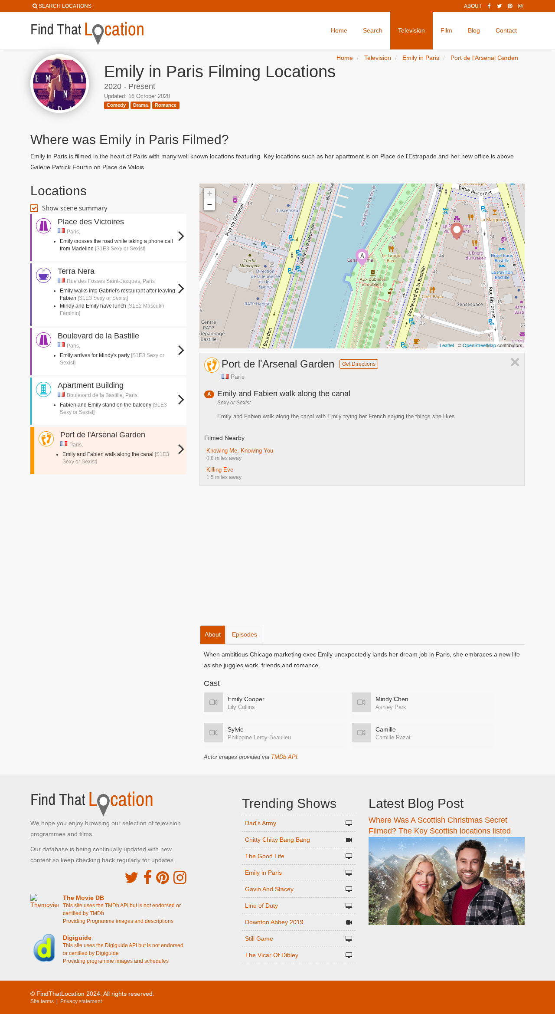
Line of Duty (261, 905)
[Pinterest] (510, 6)
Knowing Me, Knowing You (239, 450)
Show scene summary (75, 207)
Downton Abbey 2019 (274, 922)
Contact (506, 30)
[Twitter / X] (499, 6)
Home (339, 30)
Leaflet (447, 344)
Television (411, 30)
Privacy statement (81, 1001)
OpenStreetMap (479, 344)
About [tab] (213, 634)
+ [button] (209, 193)
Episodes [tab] (244, 634)
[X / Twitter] (131, 877)
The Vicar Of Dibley (271, 955)
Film (446, 30)
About (473, 6)
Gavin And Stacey (269, 889)
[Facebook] (489, 6)
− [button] (209, 204)
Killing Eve (219, 469)
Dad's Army (260, 823)
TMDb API (284, 757)
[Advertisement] (108, 502)
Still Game (259, 938)
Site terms (42, 1001)
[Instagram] (520, 6)
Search (372, 30)
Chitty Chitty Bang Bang (277, 839)
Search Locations (65, 6)
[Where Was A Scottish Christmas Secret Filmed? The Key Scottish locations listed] (447, 880)
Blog (474, 30)
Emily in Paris (263, 872)
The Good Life (264, 856)
